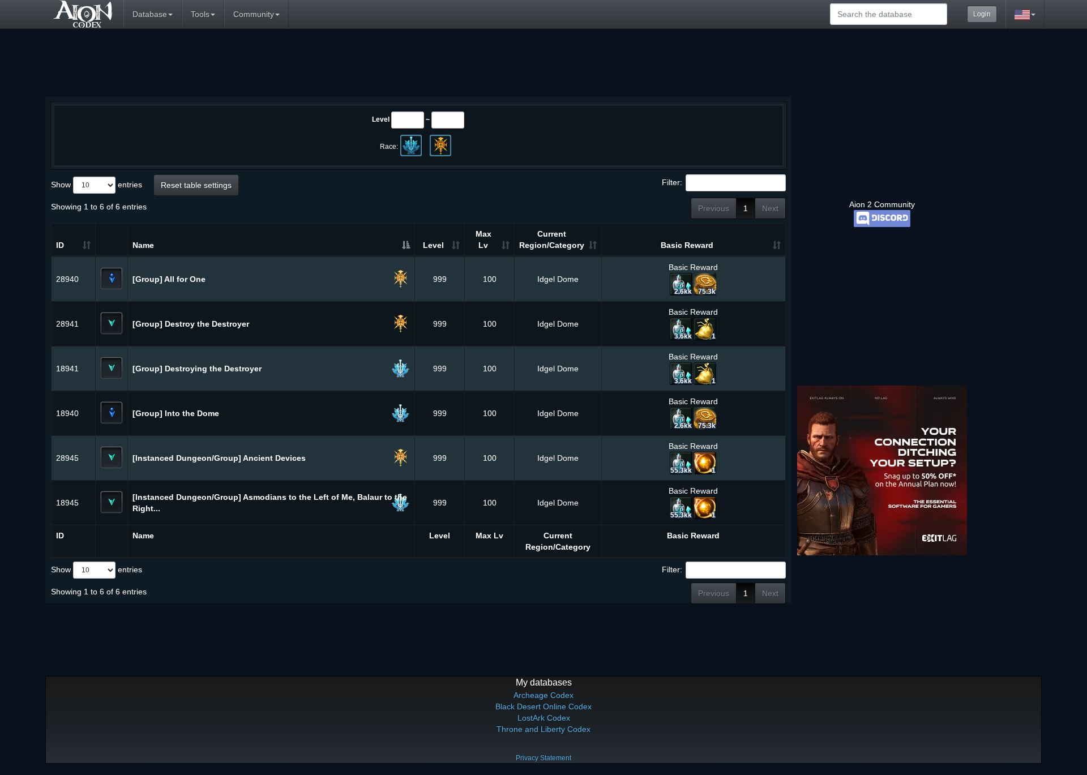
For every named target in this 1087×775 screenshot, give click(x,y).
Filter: (672, 182)
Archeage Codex (543, 695)
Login (982, 14)
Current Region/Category (551, 239)
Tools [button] (200, 14)
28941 (67, 323)
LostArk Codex (543, 717)
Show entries (96, 184)
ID (60, 245)
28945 (67, 458)
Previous (713, 208)
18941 (67, 368)
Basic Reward (687, 245)
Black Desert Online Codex (543, 706)
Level (381, 119)
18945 (67, 502)
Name (143, 245)
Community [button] (253, 14)
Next (770, 208)
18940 (67, 413)
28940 (67, 279)
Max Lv (483, 239)
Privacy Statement (543, 758)
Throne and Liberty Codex (543, 729)
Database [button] (149, 14)
